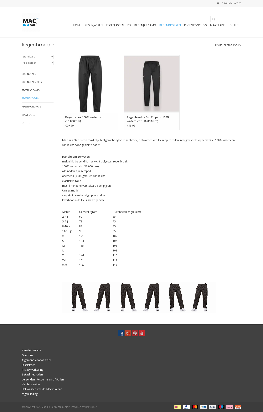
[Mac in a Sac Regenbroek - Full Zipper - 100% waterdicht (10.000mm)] (152, 84)
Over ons (27, 355)
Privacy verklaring (32, 369)
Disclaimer (28, 365)
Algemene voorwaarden (37, 360)
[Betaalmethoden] (177, 407)
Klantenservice (31, 384)
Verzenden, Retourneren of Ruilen (43, 379)
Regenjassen (94, 25)
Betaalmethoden (32, 374)
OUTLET (234, 25)
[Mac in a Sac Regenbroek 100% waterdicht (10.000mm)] (90, 84)
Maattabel (218, 25)
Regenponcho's (195, 25)
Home (77, 25)
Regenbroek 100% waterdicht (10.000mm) (85, 119)
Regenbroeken (170, 25)
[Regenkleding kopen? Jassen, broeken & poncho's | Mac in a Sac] (31, 22)
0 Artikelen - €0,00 (231, 3)
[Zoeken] (212, 19)
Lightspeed (91, 407)
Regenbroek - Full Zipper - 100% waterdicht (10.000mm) (148, 119)
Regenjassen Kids (118, 25)
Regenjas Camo (145, 25)
